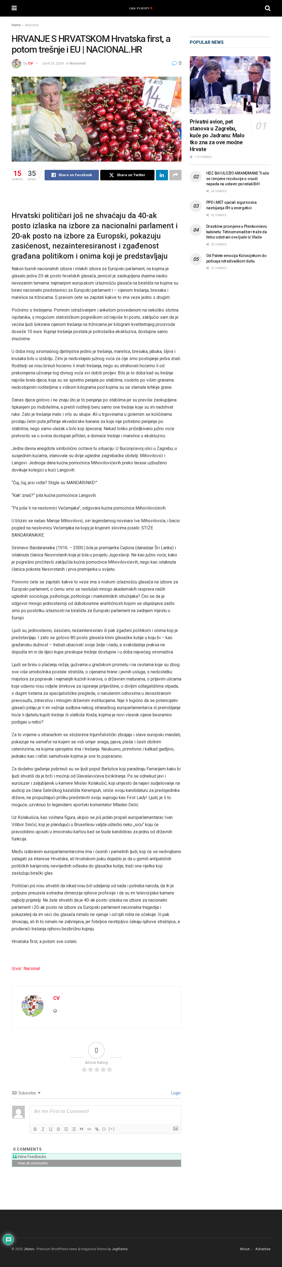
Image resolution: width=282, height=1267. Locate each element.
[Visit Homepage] (141, 8)
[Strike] (58, 1129)
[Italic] (43, 1129)
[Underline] (51, 1129)
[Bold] (35, 1129)
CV (30, 63)
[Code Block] (89, 1129)
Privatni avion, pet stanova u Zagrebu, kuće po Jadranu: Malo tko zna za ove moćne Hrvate (217, 135)
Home (16, 25)
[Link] (97, 1129)
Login (175, 1093)
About (245, 1249)
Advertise (262, 1249)
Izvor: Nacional (26, 968)
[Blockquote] (81, 1129)
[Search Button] (267, 8)
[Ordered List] (66, 1129)
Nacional (32, 25)
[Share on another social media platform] (175, 175)
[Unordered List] (74, 1129)
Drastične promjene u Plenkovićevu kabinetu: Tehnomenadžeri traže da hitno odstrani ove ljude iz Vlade (236, 231)
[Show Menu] (14, 8)
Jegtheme (120, 1249)
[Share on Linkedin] (162, 175)
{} (104, 1129)
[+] (112, 1129)
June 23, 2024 (53, 63)
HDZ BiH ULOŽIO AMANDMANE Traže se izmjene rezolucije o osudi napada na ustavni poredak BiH (237, 178)
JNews (29, 1249)
